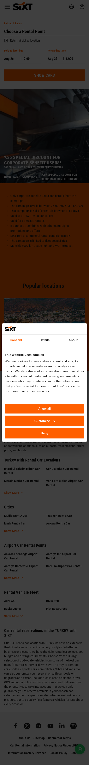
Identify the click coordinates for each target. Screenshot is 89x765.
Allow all (44, 408)
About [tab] (73, 340)
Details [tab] (45, 340)
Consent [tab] (16, 340)
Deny (44, 433)
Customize (42, 421)
